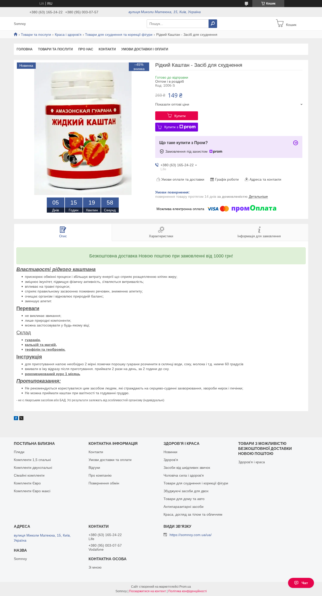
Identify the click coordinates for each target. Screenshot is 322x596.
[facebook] (16, 419)
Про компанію (100, 475)
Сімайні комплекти (29, 475)
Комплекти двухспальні (33, 468)
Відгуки (94, 468)
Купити (180, 116)
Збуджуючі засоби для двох (186, 491)
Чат (305, 583)
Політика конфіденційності (187, 591)
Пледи (19, 452)
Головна (24, 49)
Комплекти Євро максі (32, 491)
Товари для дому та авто (184, 499)
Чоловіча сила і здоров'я (184, 475)
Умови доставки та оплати (110, 460)
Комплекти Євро (27, 483)
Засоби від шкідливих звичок (187, 468)
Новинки (170, 452)
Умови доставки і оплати (144, 49)
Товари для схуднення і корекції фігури (196, 483)
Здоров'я (171, 460)
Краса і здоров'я (68, 34)
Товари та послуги (36, 34)
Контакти (107, 49)
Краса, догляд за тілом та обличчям (193, 514)
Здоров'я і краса (251, 462)
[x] (21, 419)
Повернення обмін (104, 483)
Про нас (85, 49)
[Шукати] (213, 23)
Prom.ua (185, 586)
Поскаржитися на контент (147, 591)
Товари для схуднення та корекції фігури (118, 34)
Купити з (171, 127)
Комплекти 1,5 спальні (32, 460)
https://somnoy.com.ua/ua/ (191, 535)
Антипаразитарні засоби (184, 507)
